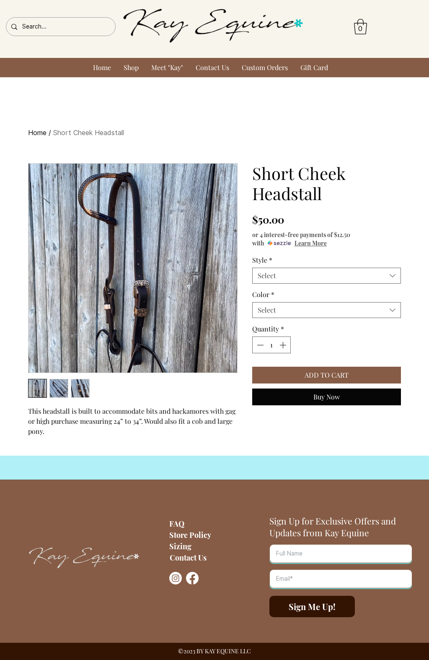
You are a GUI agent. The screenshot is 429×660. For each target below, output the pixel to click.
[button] (360, 26)
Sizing (180, 546)
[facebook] (192, 578)
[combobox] (326, 276)
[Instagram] (175, 578)
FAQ (176, 524)
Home (37, 133)
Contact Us (188, 558)
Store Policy (190, 535)
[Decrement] (259, 345)
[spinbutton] (271, 345)
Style (262, 260)
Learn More (311, 243)
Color (263, 294)
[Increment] (283, 345)
